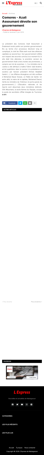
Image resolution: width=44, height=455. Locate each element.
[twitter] (17, 404)
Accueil (4, 13)
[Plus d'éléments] (35, 103)
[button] (3, 3)
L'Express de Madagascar (11, 30)
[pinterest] (31, 404)
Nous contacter (29, 448)
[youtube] (22, 404)
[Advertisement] (22, 204)
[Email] (30, 103)
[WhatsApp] (25, 103)
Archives (12, 13)
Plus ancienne (36, 302)
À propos (19, 448)
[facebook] (12, 404)
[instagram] (27, 404)
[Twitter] (20, 103)
